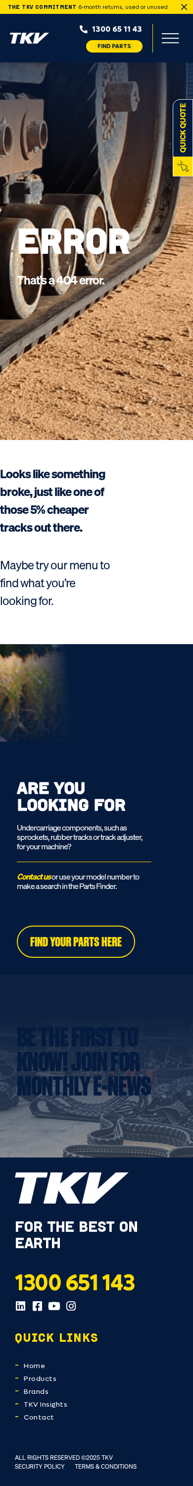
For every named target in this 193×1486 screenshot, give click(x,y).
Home (34, 1366)
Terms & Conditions (106, 1466)
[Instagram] (70, 1306)
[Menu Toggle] (170, 38)
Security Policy (40, 1466)
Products (40, 1378)
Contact (39, 1417)
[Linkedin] (20, 1306)
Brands (36, 1391)
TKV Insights (45, 1404)
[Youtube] (53, 1306)
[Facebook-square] (37, 1306)
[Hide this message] (184, 7)
